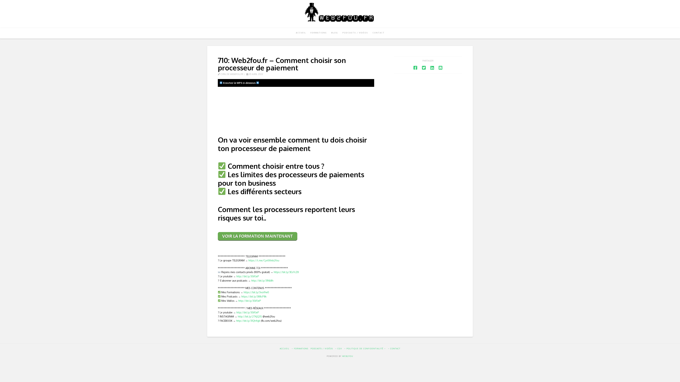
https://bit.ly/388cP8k (254, 296)
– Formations (300, 349)
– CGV (338, 349)
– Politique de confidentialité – (365, 349)
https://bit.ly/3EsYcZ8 (286, 272)
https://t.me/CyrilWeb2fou (263, 260)
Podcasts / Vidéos (322, 349)
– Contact (394, 349)
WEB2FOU (347, 356)
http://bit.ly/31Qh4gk (248, 320)
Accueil (284, 349)
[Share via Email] (440, 68)
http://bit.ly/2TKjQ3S (250, 316)
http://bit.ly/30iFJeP (247, 276)
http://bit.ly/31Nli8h (262, 280)
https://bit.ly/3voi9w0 (256, 292)
